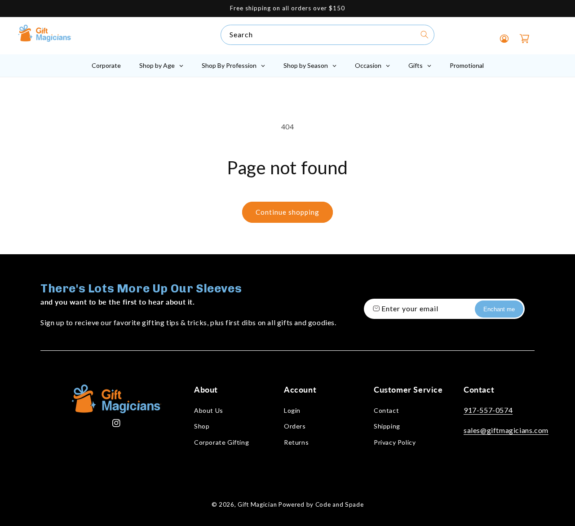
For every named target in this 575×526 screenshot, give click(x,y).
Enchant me (499, 309)
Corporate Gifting (221, 442)
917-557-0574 (488, 410)
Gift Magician (257, 504)
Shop (201, 426)
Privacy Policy (395, 442)
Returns (296, 442)
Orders (295, 426)
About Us (208, 410)
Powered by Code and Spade (321, 504)
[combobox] (327, 35)
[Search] (424, 34)
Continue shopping (287, 212)
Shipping (387, 426)
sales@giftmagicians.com (506, 430)
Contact (386, 410)
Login (292, 410)
